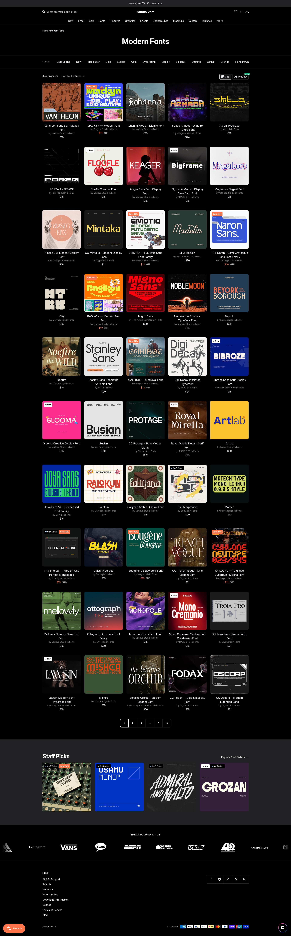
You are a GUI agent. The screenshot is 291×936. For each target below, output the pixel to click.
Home (45, 30)
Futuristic (196, 61)
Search (46, 884)
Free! (81, 20)
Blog (45, 914)
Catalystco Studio (227, 387)
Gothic (210, 61)
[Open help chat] (283, 928)
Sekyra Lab (143, 574)
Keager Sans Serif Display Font (145, 191)
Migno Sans (145, 316)
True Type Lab (226, 260)
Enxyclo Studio (101, 129)
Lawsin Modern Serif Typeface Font (61, 699)
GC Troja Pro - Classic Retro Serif (229, 636)
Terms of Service (52, 909)
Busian (103, 443)
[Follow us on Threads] (219, 879)
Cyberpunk (149, 61)
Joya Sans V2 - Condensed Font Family (61, 509)
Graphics (130, 20)
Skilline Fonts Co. (185, 256)
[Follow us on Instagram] (228, 879)
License (46, 904)
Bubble (121, 61)
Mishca (103, 697)
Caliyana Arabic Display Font (145, 507)
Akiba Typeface (229, 125)
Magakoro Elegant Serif (229, 189)
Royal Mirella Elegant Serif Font (187, 445)
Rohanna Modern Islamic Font (145, 125)
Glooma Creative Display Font (61, 443)
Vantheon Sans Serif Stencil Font (61, 127)
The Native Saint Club (143, 320)
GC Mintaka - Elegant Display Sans (103, 254)
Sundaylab (101, 574)
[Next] (166, 723)
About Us (48, 889)
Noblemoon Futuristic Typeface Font (187, 318)
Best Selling (63, 61)
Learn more (156, 3)
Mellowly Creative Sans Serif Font (62, 636)
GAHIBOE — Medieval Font (145, 379)
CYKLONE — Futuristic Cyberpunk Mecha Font (229, 572)
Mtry (62, 316)
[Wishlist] (235, 11)
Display (166, 61)
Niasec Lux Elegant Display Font (61, 254)
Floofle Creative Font (103, 189)
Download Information (55, 899)
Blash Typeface (103, 570)
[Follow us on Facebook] (211, 879)
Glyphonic (101, 260)
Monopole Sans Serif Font (145, 634)
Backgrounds (160, 20)
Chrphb (227, 129)
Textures (115, 20)
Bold (108, 61)
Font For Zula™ (59, 193)
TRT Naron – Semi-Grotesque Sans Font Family (229, 254)
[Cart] (247, 11)
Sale (91, 20)
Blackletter (93, 61)
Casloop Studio (227, 193)
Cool (134, 61)
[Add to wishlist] (77, 87)
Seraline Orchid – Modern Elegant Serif (145, 699)
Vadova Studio (59, 133)
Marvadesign (59, 320)
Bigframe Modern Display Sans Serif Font (187, 191)
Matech (229, 507)
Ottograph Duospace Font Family (103, 636)
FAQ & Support (51, 879)
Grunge (225, 61)
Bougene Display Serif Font (145, 570)
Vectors (193, 20)
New (70, 20)
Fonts (102, 20)
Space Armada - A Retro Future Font (187, 127)
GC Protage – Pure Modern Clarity (145, 445)
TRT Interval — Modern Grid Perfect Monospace (61, 572)
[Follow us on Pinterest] (236, 879)
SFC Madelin (187, 252)
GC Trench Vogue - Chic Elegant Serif (187, 572)
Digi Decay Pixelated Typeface (187, 382)
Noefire (61, 379)
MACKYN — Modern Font (103, 125)
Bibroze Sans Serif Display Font (229, 382)
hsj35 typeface (187, 507)
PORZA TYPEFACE (62, 189)
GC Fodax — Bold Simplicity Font (187, 699)
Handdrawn (242, 61)
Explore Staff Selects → (235, 757)
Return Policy (50, 894)
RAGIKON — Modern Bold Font (103, 318)
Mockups (178, 20)
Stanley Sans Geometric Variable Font (103, 382)
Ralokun (104, 507)
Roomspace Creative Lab (143, 705)
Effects (144, 20)
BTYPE (101, 387)
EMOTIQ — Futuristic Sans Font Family (145, 254)
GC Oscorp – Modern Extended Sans (229, 699)
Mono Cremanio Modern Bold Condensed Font (187, 636)
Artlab (229, 443)
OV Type (101, 642)
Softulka (185, 387)
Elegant (180, 61)
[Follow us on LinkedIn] (244, 879)
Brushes (207, 20)
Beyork (229, 316)
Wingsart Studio (185, 133)
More (220, 20)
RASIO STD (185, 197)
